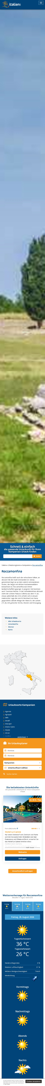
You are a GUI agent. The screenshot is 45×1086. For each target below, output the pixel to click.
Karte (10, 629)
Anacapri (8, 724)
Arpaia (7, 730)
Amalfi (7, 720)
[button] (22, 763)
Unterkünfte (13, 624)
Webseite (22, 852)
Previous (6, 809)
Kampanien (26, 565)
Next (39, 809)
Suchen (38, 556)
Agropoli (8, 714)
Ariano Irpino (10, 727)
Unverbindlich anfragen (22, 871)
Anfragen (22, 858)
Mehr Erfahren (7, 1084)
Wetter (11, 627)
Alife (6, 717)
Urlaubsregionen (14, 565)
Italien (4, 565)
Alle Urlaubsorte (14, 621)
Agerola (8, 711)
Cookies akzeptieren (34, 1081)
